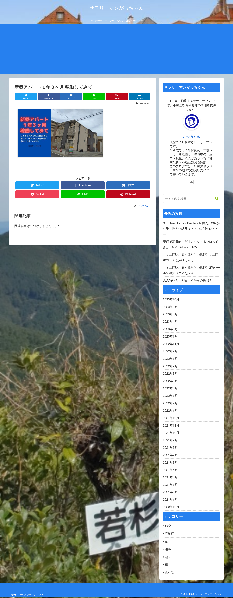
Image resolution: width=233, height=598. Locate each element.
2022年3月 (170, 395)
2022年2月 (170, 403)
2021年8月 (170, 447)
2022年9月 (170, 351)
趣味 (168, 556)
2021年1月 (170, 499)
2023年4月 (170, 321)
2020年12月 (171, 506)
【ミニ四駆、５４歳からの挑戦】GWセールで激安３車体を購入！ (191, 270)
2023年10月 (171, 299)
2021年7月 (170, 454)
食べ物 (169, 572)
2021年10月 (171, 432)
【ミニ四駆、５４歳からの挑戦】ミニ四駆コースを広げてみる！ (190, 257)
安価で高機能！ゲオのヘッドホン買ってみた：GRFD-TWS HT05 (190, 244)
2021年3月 (170, 484)
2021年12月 (171, 417)
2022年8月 (170, 358)
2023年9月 (170, 306)
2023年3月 (170, 329)
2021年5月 (170, 469)
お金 (168, 525)
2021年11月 (171, 425)
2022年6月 (170, 373)
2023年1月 (170, 336)
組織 (168, 549)
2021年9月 (170, 440)
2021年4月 (170, 477)
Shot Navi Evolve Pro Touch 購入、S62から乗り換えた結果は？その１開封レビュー (191, 228)
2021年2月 (170, 492)
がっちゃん (191, 136)
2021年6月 (170, 462)
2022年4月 (170, 388)
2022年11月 (171, 343)
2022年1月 (170, 410)
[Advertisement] (116, 50)
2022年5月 (170, 381)
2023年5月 (170, 314)
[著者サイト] (192, 182)
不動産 (169, 533)
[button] (215, 198)
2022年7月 (170, 366)
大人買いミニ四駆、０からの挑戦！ (187, 280)
